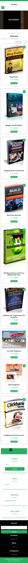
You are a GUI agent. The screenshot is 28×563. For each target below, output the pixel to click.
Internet (14, 33)
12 (5, 452)
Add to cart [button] (14, 83)
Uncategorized (14, 554)
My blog (14, 4)
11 (2, 452)
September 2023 (11, 500)
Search (14, 469)
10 (24, 449)
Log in (8, 484)
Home (8, 33)
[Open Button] (3, 7)
